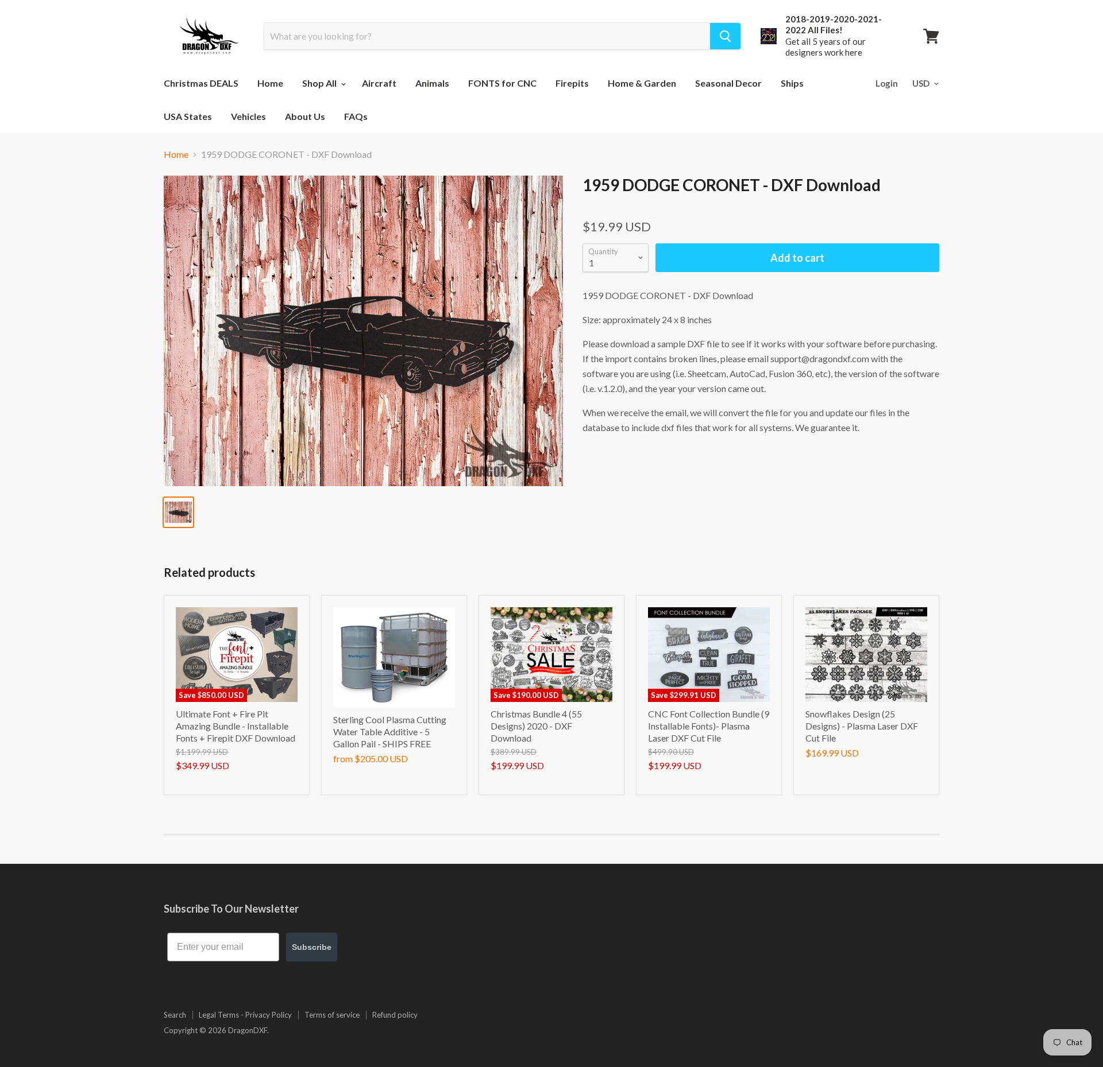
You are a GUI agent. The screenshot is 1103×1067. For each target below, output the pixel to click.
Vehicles (248, 116)
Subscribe (311, 947)
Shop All (320, 82)
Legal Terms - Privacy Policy (245, 1014)
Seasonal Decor (728, 82)
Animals (432, 82)
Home (270, 82)
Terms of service (332, 1014)
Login (887, 83)
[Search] (725, 36)
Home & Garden (642, 82)
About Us (305, 116)
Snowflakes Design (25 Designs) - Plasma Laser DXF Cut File (861, 725)
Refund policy (395, 1014)
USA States (188, 116)
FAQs (356, 116)
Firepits (572, 82)
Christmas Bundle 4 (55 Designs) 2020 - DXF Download (536, 725)
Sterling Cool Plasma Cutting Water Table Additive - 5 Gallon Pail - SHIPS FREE (389, 731)
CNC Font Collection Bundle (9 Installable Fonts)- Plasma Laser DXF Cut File (708, 725)
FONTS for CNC (502, 82)
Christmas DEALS (201, 82)
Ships (792, 82)
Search (175, 1014)
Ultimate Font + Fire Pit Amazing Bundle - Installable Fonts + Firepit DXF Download (235, 725)
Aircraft (379, 82)
